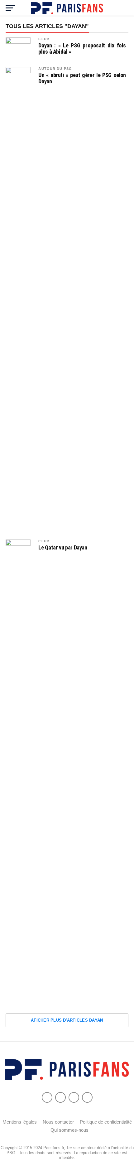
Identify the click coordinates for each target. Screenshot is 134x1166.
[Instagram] (87, 1097)
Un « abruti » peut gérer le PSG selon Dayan (82, 78)
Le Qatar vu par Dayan (62, 547)
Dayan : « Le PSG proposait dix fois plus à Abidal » (82, 48)
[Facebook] (47, 1097)
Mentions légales (19, 1122)
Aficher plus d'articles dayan (67, 1020)
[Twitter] (60, 1097)
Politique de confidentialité (106, 1122)
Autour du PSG (55, 68)
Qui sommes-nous (69, 1130)
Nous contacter (58, 1122)
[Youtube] (74, 1097)
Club (43, 39)
